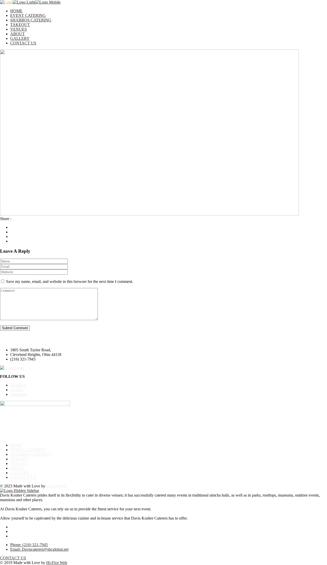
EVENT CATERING (28, 15)
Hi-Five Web (56, 486)
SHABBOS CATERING (30, 20)
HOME (16, 11)
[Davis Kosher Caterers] (6, 2)
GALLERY (20, 38)
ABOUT (17, 34)
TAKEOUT (20, 24)
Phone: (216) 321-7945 (29, 545)
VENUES (18, 29)
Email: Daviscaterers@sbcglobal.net (39, 549)
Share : (5, 219)
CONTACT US (23, 43)
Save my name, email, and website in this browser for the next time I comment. (69, 281)
